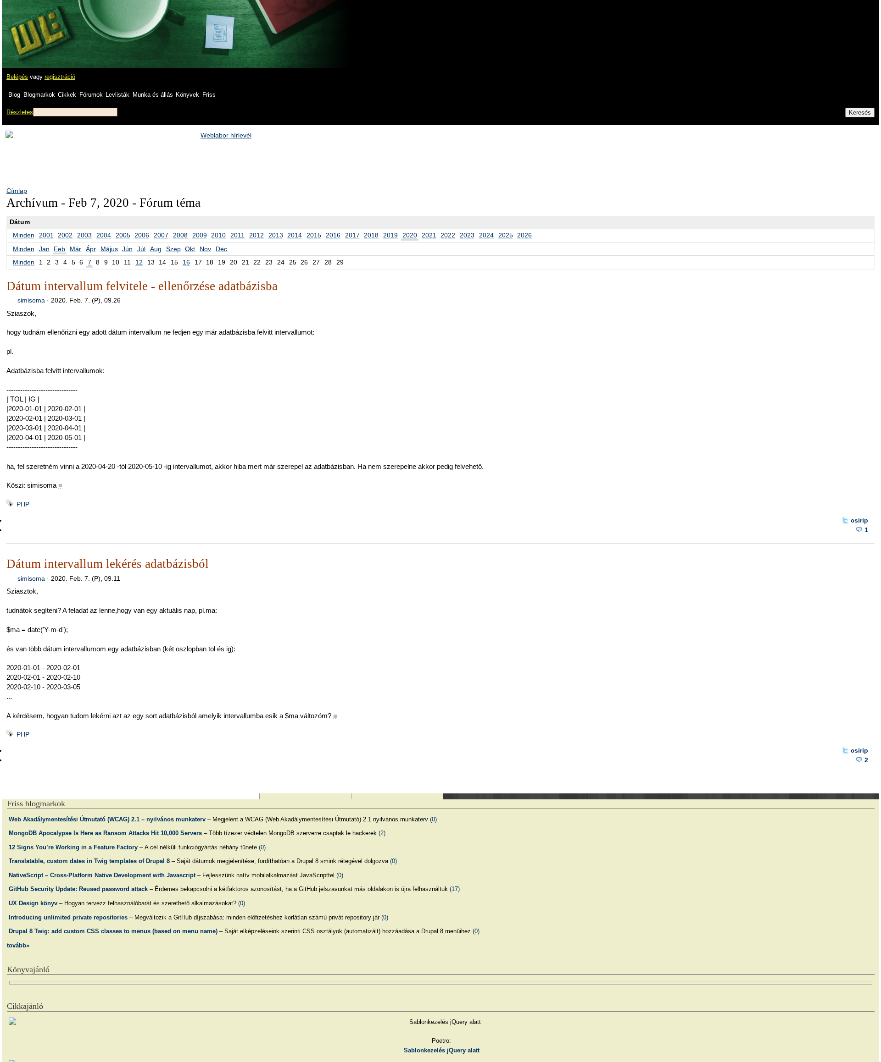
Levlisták (117, 94)
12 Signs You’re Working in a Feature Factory (73, 847)
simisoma (31, 300)
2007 (161, 235)
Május (109, 249)
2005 (123, 235)
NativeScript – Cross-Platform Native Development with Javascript (102, 875)
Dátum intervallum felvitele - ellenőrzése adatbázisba (142, 286)
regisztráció (60, 76)
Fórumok (91, 94)
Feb (59, 249)
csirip (859, 520)
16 (186, 262)
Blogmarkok (39, 94)
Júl (141, 249)
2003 (84, 235)
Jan (44, 249)
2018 (371, 235)
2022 (447, 235)
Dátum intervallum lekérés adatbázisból (107, 564)
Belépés (17, 76)
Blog (14, 94)
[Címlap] (37, 25)
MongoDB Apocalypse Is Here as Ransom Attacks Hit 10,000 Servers (105, 833)
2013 (275, 235)
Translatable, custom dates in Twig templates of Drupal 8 (89, 861)
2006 (141, 235)
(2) (382, 833)
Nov (205, 249)
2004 (103, 235)
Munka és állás (153, 94)
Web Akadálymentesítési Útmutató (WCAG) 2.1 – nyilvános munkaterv (107, 819)
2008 (180, 235)
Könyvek (187, 94)
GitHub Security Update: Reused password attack (78, 889)
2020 (409, 235)
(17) (455, 889)
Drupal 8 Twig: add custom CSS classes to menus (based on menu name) (113, 931)
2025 (505, 235)
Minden (23, 235)
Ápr (91, 249)
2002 (65, 235)
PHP (23, 504)
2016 (333, 235)
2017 (352, 235)
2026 (524, 235)
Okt (190, 249)
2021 (429, 235)
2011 (237, 235)
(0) (433, 819)
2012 (256, 235)
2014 (294, 235)
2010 (218, 235)
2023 (467, 235)
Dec (221, 249)
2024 (486, 235)
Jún (127, 249)
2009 (199, 235)
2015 (314, 235)
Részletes (19, 112)
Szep (173, 249)
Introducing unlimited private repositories (68, 917)
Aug (156, 249)
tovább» (18, 945)
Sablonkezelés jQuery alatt (442, 1050)
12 (139, 262)
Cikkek (67, 94)
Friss (209, 94)
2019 (390, 235)
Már (75, 249)
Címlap (16, 190)
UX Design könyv (33, 903)
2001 (46, 235)
